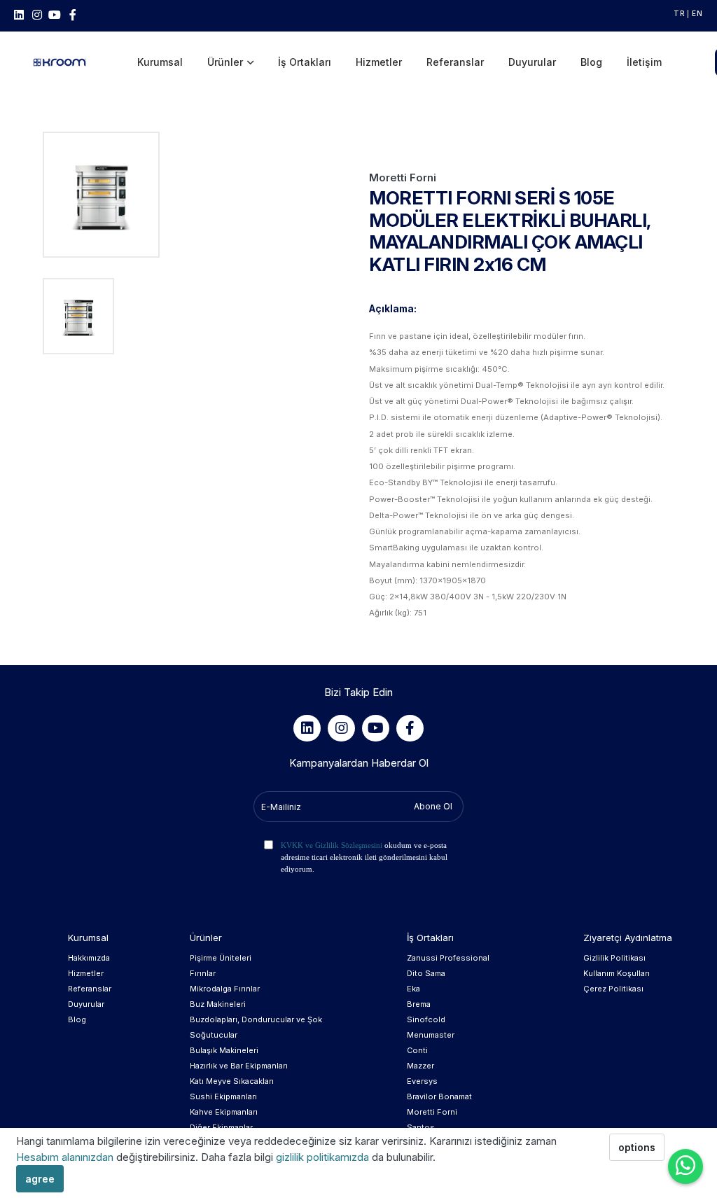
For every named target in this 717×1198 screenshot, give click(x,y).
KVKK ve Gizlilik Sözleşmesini (331, 845)
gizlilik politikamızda (324, 1157)
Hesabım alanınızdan (66, 1157)
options (636, 1147)
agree (40, 1179)
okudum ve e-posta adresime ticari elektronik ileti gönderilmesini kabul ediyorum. (364, 857)
